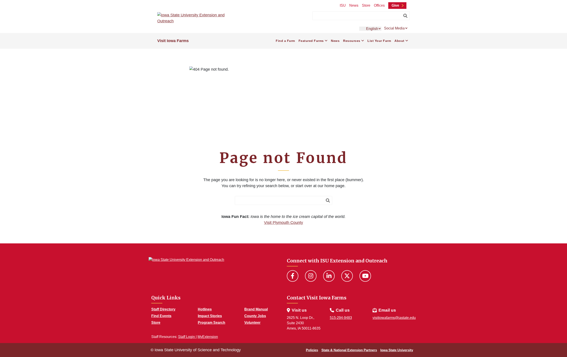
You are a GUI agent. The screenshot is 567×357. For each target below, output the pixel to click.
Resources (351, 41)
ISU (343, 5)
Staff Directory (163, 309)
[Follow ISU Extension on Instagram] (311, 276)
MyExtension (208, 337)
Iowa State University (396, 350)
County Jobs (255, 316)
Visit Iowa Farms (173, 41)
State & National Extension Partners (349, 350)
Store (366, 5)
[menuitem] (285, 41)
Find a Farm (285, 41)
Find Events (161, 316)
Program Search (211, 322)
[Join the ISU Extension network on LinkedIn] (329, 276)
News (353, 5)
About (399, 41)
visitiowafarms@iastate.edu (394, 318)
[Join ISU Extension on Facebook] (292, 276)
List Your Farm (379, 41)
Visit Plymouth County (283, 222)
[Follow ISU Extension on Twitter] (347, 276)
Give (395, 5)
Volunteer (252, 322)
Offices (379, 5)
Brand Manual (256, 309)
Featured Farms (311, 41)
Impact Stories (210, 316)
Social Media (395, 28)
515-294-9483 (341, 318)
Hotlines (205, 309)
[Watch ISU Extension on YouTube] (365, 276)
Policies (312, 350)
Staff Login (187, 337)
